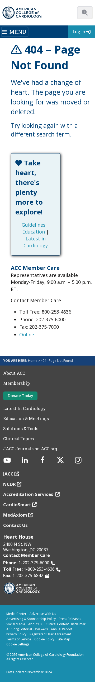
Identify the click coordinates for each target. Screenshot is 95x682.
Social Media (15, 624)
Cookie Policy (44, 639)
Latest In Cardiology (24, 408)
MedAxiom (15, 515)
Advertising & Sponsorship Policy (31, 619)
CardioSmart (17, 504)
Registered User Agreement (50, 634)
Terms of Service (18, 639)
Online (26, 334)
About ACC (14, 373)
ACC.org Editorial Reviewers (27, 629)
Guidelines (33, 225)
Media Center (16, 613)
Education (33, 231)
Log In (79, 31)
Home (32, 360)
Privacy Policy (16, 634)
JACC (8, 474)
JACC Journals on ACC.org (30, 448)
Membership (16, 383)
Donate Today (20, 395)
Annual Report (61, 629)
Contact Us (15, 525)
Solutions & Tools (20, 428)
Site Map (64, 639)
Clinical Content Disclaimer (66, 624)
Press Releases (70, 619)
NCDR (9, 484)
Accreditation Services (28, 494)
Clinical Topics (18, 438)
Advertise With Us (43, 613)
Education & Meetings (26, 418)
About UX (35, 624)
